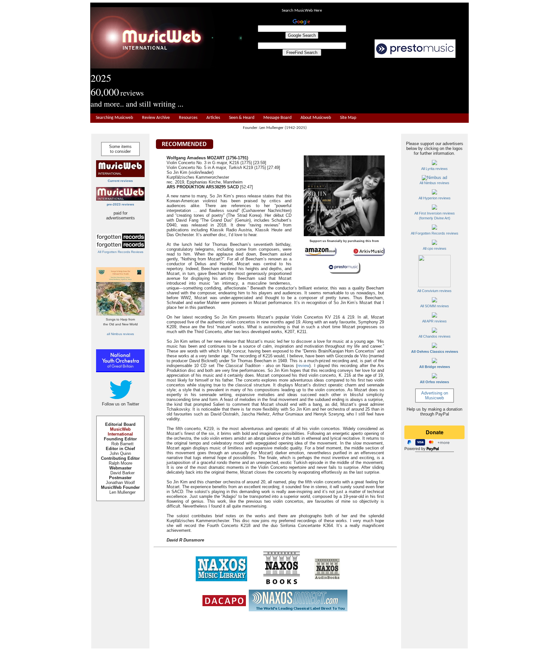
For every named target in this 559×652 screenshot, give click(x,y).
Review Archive (156, 117)
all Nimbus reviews (120, 334)
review (303, 365)
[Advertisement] (355, 86)
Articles (213, 117)
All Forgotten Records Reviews (120, 252)
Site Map (348, 117)
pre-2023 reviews (120, 204)
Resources (188, 117)
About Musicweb (316, 117)
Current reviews (120, 181)
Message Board (277, 117)
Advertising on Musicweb (434, 395)
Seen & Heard (241, 117)
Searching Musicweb (114, 117)
